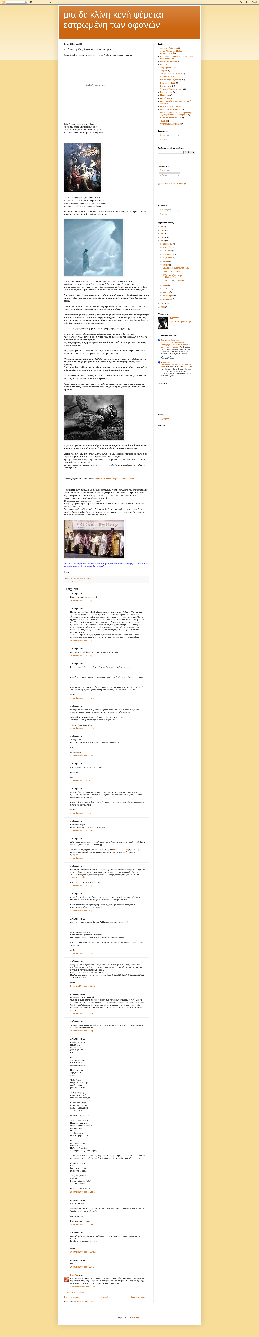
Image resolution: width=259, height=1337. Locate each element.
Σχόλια (164, 140)
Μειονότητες (165, 98)
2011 (163, 230)
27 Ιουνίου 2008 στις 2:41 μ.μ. (82, 911)
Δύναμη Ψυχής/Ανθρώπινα (171, 74)
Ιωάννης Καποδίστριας (171, 271)
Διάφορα (163, 71)
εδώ (81, 1216)
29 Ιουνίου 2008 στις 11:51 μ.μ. (82, 1224)
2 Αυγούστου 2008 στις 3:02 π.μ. (83, 1287)
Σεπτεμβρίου (168, 254)
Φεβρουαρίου (168, 296)
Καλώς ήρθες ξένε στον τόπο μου (175, 268)
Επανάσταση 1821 (167, 83)
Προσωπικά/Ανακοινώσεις (170, 118)
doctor (176, 318)
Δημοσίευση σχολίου (75, 1292)
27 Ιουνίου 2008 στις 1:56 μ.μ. (82, 858)
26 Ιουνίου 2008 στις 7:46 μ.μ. (82, 601)
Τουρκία (163, 121)
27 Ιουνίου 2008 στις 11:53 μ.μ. (82, 1013)
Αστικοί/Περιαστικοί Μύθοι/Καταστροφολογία (171, 52)
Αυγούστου (167, 258)
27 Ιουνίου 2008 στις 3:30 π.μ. (82, 756)
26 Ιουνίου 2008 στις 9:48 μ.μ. (82, 656)
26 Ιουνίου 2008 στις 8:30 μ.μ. (82, 641)
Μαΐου (165, 285)
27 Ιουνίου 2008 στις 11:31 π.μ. (82, 831)
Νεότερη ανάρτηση (71, 1297)
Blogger (137, 1318)
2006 (163, 307)
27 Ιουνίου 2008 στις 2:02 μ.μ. (82, 886)
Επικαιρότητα (165, 86)
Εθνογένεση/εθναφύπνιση (170, 80)
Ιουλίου (166, 261)
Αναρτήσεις (166, 135)
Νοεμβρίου (167, 247)
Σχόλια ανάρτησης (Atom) (84, 1302)
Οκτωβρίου (167, 251)
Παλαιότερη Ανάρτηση (139, 1297)
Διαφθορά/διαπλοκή (168, 68)
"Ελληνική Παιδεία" (77, 877)
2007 (163, 303)
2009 (163, 237)
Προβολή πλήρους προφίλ (181, 322)
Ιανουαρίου (167, 299)
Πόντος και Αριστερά (170, 340)
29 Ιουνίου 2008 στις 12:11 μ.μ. (82, 1192)
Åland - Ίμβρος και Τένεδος (173, 281)
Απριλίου (167, 289)
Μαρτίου (166, 292)
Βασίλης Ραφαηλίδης (168, 61)
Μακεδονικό (165, 95)
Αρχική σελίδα (105, 1297)
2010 (163, 234)
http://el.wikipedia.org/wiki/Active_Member (115, 479)
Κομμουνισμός (166, 92)
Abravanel (165, 362)
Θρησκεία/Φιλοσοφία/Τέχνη (81, 581)
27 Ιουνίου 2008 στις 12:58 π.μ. (83, 728)
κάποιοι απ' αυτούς (121, 850)
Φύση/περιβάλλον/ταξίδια (170, 124)
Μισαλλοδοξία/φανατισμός (170, 106)
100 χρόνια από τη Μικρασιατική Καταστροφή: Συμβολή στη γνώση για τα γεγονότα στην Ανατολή (175, 345)
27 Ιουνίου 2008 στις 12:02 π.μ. (83, 698)
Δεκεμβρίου (168, 244)
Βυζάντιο (163, 64)
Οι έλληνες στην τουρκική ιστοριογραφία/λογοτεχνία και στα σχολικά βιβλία (176, 114)
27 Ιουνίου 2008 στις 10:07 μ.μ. (82, 953)
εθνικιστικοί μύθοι (167, 77)
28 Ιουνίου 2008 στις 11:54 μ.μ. (82, 1031)
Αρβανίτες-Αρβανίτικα (169, 48)
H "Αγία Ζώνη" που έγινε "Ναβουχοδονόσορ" (172, 276)
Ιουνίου (166, 265)
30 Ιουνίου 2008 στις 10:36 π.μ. (83, 1252)
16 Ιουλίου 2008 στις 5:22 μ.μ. (82, 1267)
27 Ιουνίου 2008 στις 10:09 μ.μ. (82, 986)
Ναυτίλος (74, 1275)
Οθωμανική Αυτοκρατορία (170, 109)
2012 (163, 227)
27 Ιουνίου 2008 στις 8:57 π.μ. (82, 781)
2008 (163, 241)
